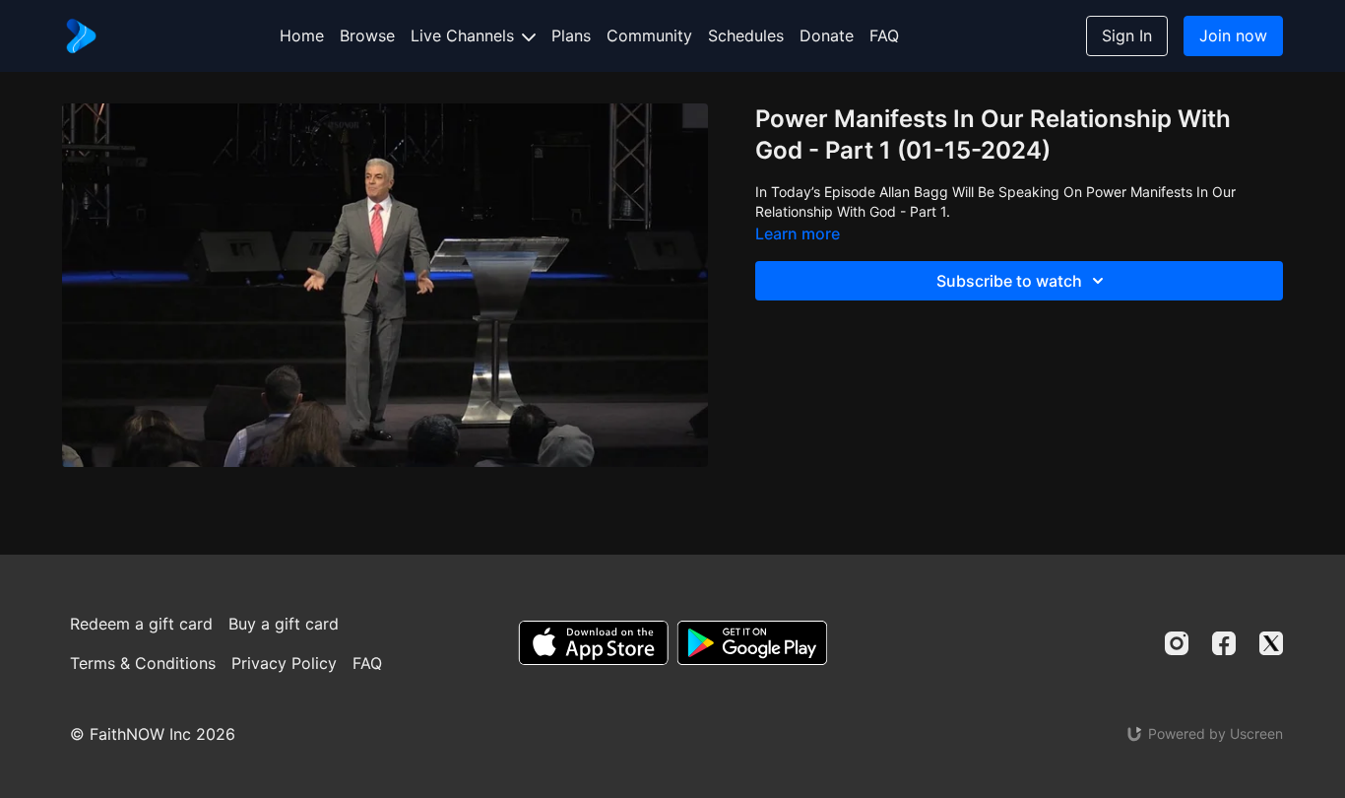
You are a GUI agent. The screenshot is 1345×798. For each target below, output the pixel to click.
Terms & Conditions (143, 663)
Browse (367, 35)
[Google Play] (752, 643)
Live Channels (465, 35)
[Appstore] (593, 643)
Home (302, 35)
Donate (827, 35)
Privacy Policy (284, 663)
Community (649, 35)
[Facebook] (1224, 643)
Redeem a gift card (141, 623)
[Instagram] (1176, 643)
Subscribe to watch (1009, 281)
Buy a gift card (283, 623)
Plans (571, 35)
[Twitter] (1271, 643)
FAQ (884, 35)
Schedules (746, 35)
